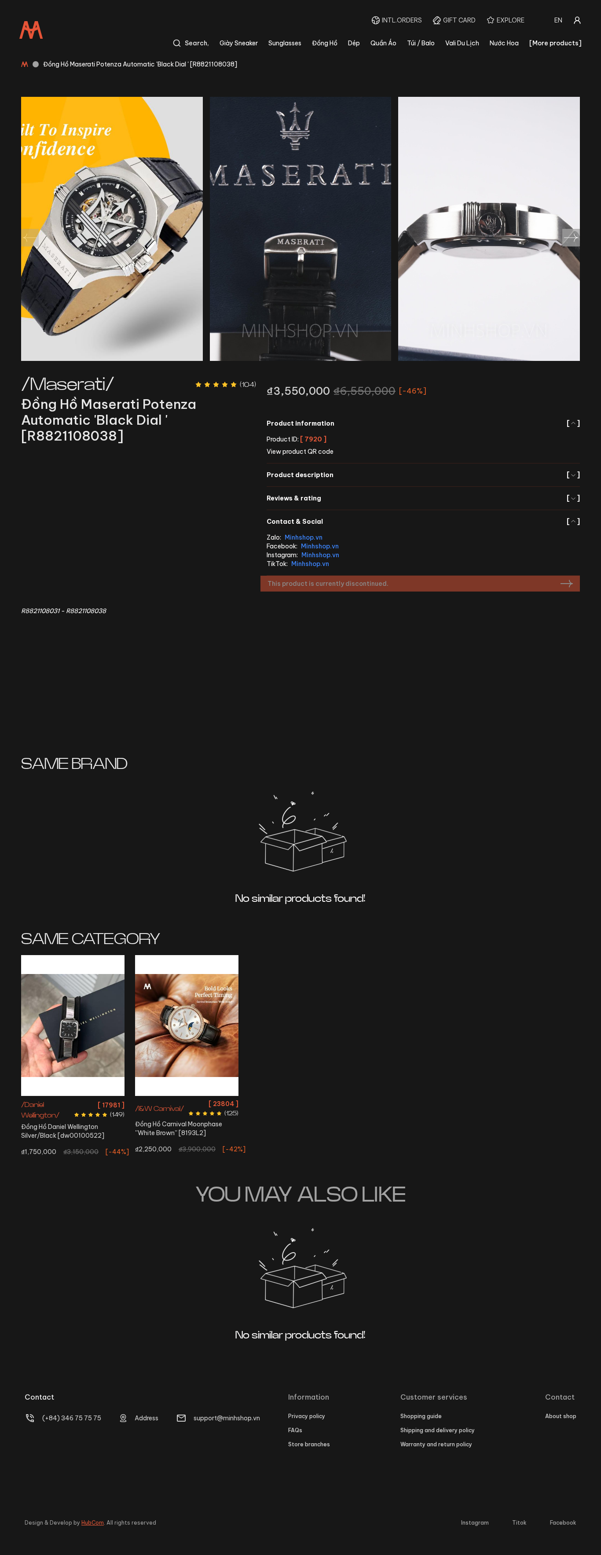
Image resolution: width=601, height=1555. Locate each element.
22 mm (73, 1103)
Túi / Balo (421, 43)
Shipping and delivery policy (437, 1430)
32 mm (187, 1103)
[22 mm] (73, 1025)
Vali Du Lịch (462, 43)
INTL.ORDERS (402, 20)
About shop (560, 1416)
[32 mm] (186, 1025)
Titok (519, 1522)
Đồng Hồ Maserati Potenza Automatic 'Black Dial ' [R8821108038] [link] (140, 64)
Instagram (475, 1522)
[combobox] (558, 20)
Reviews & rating (423, 498)
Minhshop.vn (303, 537)
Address (146, 1418)
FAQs (295, 1430)
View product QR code (300, 452)
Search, (197, 43)
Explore (510, 20)
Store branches (309, 1444)
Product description (423, 475)
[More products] (555, 43)
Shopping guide (421, 1416)
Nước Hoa (504, 43)
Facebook (563, 1522)
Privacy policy (306, 1416)
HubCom (92, 1522)
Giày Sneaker (239, 43)
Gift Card (459, 20)
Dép (354, 43)
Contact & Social (423, 522)
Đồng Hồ (324, 43)
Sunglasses (284, 43)
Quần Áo (383, 43)
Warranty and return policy (436, 1444)
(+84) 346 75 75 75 (71, 1418)
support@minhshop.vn (227, 1418)
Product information (423, 423)
